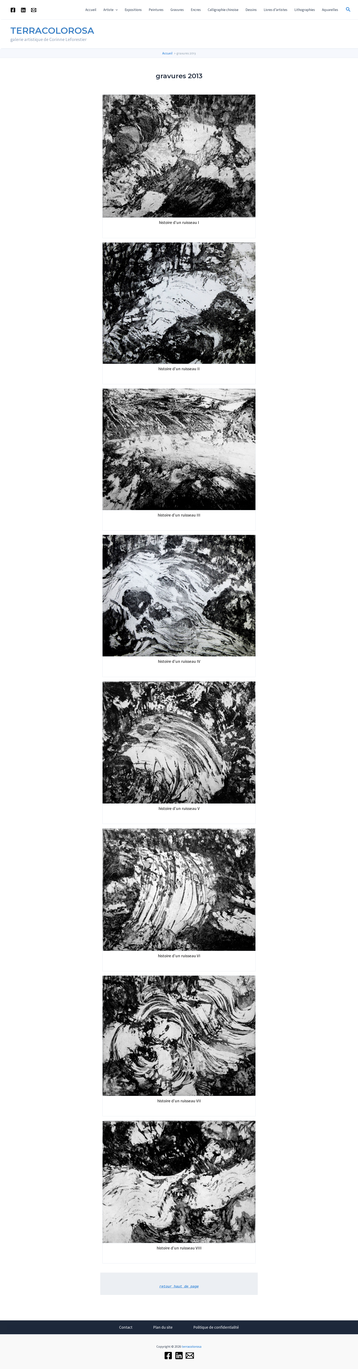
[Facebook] (13, 10)
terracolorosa (191, 1346)
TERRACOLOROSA (52, 30)
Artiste (108, 9)
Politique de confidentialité (216, 1327)
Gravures (177, 9)
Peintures (156, 9)
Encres (196, 9)
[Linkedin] (23, 10)
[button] (116, 9)
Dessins (251, 9)
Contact (125, 1327)
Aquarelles (330, 9)
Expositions (133, 9)
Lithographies (304, 9)
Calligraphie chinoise (223, 9)
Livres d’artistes (275, 9)
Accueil (90, 9)
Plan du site (163, 1327)
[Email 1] (33, 10)
